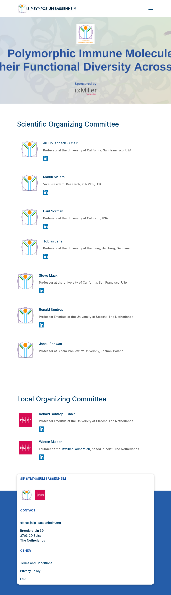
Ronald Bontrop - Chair (57, 414)
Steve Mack (48, 275)
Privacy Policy (30, 571)
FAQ (23, 579)
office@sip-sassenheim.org (40, 522)
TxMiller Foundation (75, 449)
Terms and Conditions (36, 563)
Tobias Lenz (52, 241)
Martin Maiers (53, 177)
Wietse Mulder (50, 442)
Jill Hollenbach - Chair (60, 143)
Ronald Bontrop (51, 309)
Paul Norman (53, 211)
